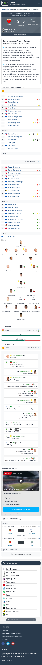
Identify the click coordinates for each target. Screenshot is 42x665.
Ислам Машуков (13, 125)
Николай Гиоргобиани (15, 117)
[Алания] (9, 23)
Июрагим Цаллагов (14, 111)
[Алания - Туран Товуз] (21, 531)
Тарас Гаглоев (12, 140)
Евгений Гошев (13, 208)
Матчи (9, 9)
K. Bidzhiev (11, 236)
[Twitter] (8, 643)
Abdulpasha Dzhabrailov (15, 219)
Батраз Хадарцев (14, 123)
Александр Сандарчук (15, 182)
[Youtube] (13, 643)
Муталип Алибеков (14, 173)
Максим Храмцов (14, 179)
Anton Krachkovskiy (14, 188)
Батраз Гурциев (13, 134)
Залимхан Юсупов (14, 228)
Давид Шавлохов (14, 99)
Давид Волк (12, 205)
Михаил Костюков (14, 222)
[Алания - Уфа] (21, 542)
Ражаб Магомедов (14, 193)
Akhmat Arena (15, 15)
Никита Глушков (13, 185)
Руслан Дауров (13, 102)
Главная (3, 9)
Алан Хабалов (12, 108)
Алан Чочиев (12, 120)
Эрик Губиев (12, 143)
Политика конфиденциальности (11, 633)
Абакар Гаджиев (13, 196)
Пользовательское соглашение (11, 636)
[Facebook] (3, 643)
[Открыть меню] (39, 3)
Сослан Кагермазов (14, 170)
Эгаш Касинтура (13, 190)
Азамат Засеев (13, 148)
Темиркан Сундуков (14, 213)
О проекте (4, 631)
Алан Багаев (12, 105)
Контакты (4, 639)
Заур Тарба (11, 146)
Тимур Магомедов (14, 167)
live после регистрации (21, 509)
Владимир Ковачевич (15, 211)
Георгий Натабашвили (15, 96)
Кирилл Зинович (13, 225)
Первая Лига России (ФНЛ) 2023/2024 (19, 13)
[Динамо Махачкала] (33, 23)
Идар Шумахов (13, 176)
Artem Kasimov (13, 216)
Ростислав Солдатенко (15, 137)
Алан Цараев (12, 114)
